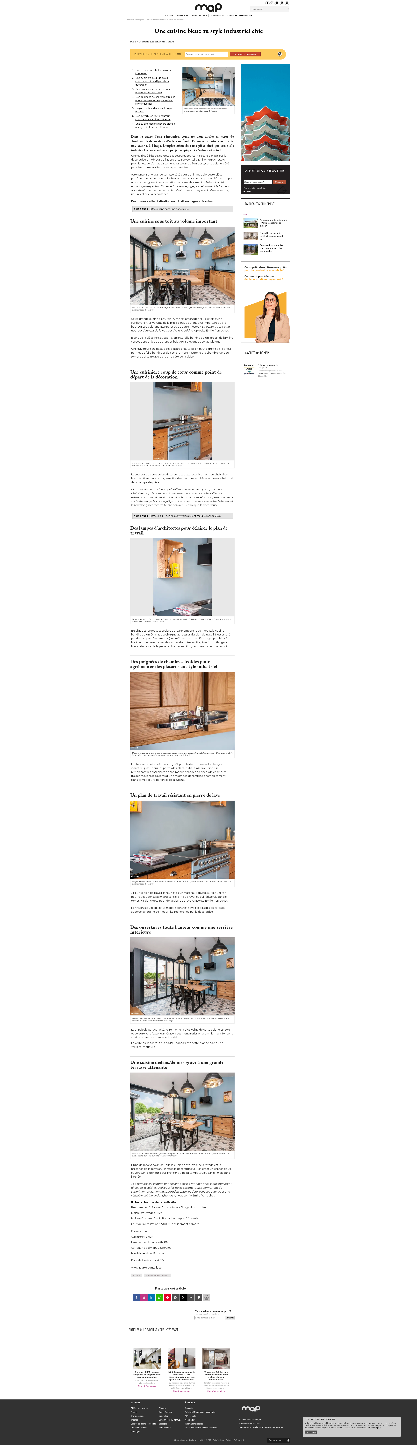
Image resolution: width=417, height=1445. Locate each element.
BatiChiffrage (218, 1440)
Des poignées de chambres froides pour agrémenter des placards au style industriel (155, 100)
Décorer (162, 1408)
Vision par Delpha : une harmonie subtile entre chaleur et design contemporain (216, 1376)
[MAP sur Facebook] (267, 3)
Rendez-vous (165, 1428)
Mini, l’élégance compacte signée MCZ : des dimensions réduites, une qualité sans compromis (181, 1376)
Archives (247, 191)
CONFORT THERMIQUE (240, 15)
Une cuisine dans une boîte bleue (170, 209)
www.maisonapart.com (249, 1423)
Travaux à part (137, 1416)
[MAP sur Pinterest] (282, 3)
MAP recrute (190, 1416)
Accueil (130, 20)
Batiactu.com (195, 1440)
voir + (246, 214)
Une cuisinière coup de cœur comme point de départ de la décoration (152, 81)
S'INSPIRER (183, 16)
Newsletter (189, 1420)
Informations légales (194, 1424)
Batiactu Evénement (235, 1440)
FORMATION (217, 16)
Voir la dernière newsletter (255, 188)
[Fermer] (280, 54)
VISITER (169, 16)
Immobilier (163, 1416)
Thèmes (134, 1420)
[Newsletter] (287, 3)
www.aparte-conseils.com (147, 1267)
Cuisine (148, 20)
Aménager (139, 20)
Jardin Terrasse (165, 1412)
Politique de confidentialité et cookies (201, 1428)
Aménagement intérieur (157, 1275)
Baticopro (163, 1424)
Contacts (189, 1408)
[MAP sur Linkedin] (277, 3)
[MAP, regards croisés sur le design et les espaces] (208, 7)
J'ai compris (310, 1432)
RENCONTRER (200, 16)
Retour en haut (276, 1440)
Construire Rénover (139, 1428)
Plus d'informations (147, 1386)
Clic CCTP (206, 1440)
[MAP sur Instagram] (272, 3)
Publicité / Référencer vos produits (200, 1412)
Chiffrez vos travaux (139, 1408)
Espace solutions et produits (143, 1424)
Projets (134, 1412)
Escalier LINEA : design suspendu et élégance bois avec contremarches (146, 1374)
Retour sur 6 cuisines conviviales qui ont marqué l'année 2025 (186, 515)
